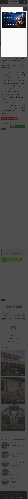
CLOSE (25, 9)
